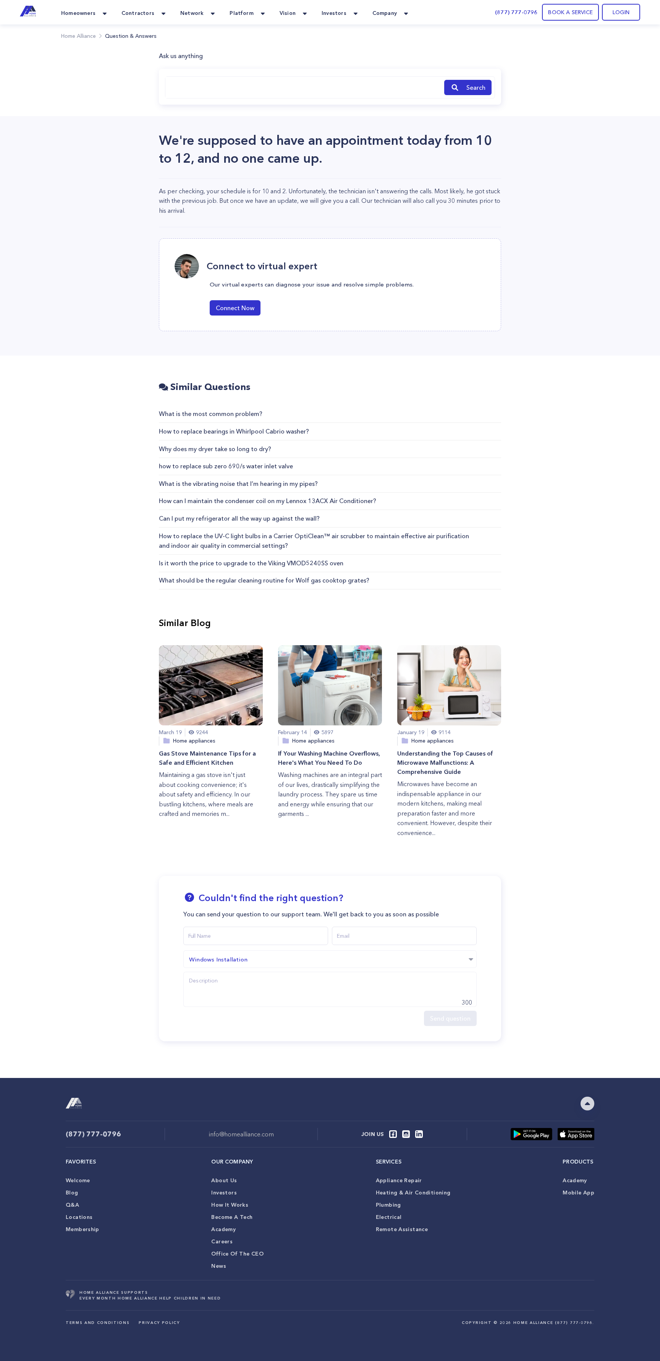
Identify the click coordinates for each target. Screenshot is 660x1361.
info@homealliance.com (241, 1134)
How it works (229, 1204)
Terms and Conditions (97, 1322)
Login (621, 12)
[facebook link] (393, 1134)
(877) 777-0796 (516, 12)
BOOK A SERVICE (570, 12)
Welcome (78, 1180)
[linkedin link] (419, 1134)
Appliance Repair (399, 1180)
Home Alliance (78, 35)
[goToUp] (587, 1103)
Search (475, 87)
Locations (79, 1217)
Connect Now (235, 308)
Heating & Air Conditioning (413, 1192)
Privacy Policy (159, 1322)
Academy (223, 1229)
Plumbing (388, 1204)
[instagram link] (406, 1134)
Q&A (72, 1204)
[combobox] (303, 87)
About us (224, 1180)
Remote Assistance (402, 1229)
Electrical (389, 1217)
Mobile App (578, 1192)
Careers (222, 1241)
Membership (82, 1229)
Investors (223, 1192)
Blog (72, 1192)
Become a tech (231, 1217)
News (218, 1265)
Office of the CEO (237, 1253)
